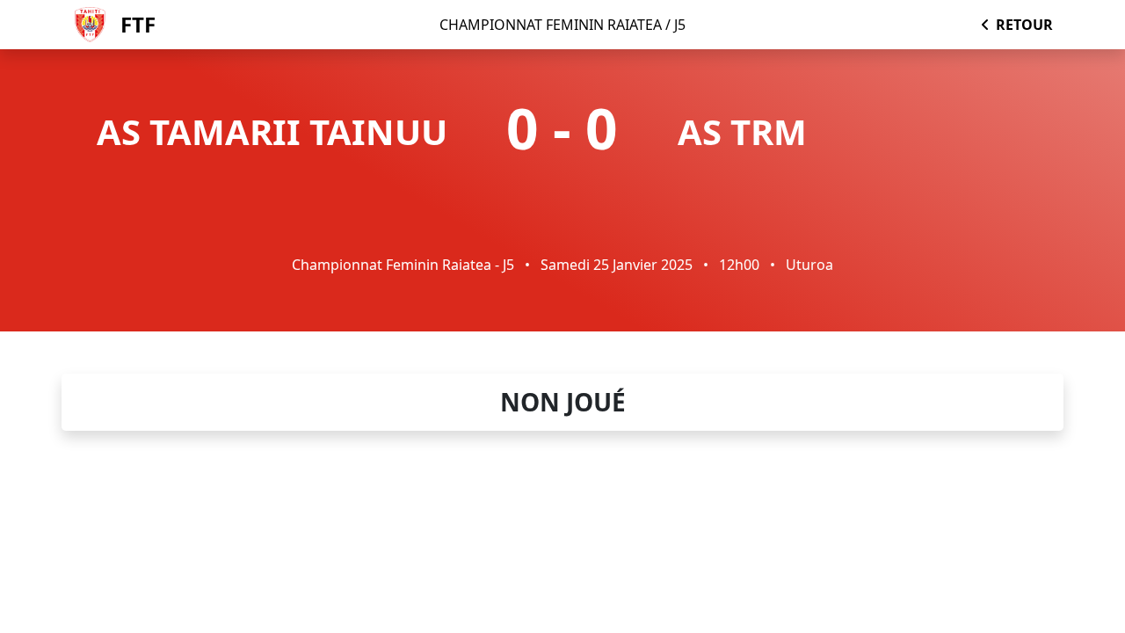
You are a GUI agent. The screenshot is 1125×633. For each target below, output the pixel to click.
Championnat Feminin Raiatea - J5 (403, 264)
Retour (1024, 24)
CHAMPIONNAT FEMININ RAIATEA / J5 (562, 24)
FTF (138, 24)
